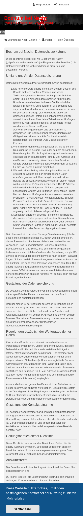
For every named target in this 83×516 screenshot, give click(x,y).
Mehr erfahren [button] (16, 498)
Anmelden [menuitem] (63, 4)
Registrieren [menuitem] (43, 4)
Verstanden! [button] (22, 508)
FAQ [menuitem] (2, 32)
